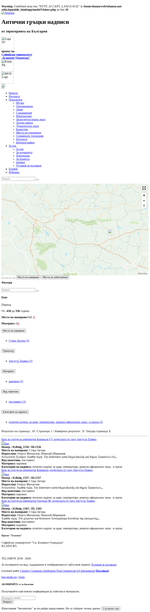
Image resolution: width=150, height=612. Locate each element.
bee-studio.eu (9, 577)
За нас (20, 149)
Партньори (23, 155)
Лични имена (24, 122)
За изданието (24, 152)
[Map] (75, 229)
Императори (24, 116)
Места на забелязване (55, 277)
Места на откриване (28, 132)
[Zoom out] (144, 200)
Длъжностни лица (27, 126)
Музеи (20, 102)
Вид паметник (10, 391)
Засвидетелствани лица (30, 119)
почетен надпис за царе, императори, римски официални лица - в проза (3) (56, 422)
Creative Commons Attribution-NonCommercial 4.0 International (57, 570)
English (13, 168)
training (20, 162)
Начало (13, 93)
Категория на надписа (15, 412)
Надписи (14, 96)
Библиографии (25, 142)
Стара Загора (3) (19, 340)
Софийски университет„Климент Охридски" (16, 56)
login (22, 577)
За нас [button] (12, 145)
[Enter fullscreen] (144, 188)
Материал (8, 371)
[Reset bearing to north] (144, 206)
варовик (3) (16, 381)
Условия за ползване (29, 165)
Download (102, 570)
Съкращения (24, 112)
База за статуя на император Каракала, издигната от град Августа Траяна (47, 470)
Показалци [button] (15, 99)
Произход (8, 351)
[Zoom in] (144, 195)
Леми (19, 109)
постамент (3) (17, 401)
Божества (22, 129)
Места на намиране (28, 277)
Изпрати (7, 601)
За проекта (22, 159)
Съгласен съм (111, 608)
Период (6, 304)
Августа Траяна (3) (20, 361)
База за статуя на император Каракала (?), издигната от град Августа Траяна (48, 439)
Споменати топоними (30, 135)
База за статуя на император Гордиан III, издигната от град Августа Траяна (48, 500)
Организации (24, 106)
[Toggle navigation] (2, 88)
